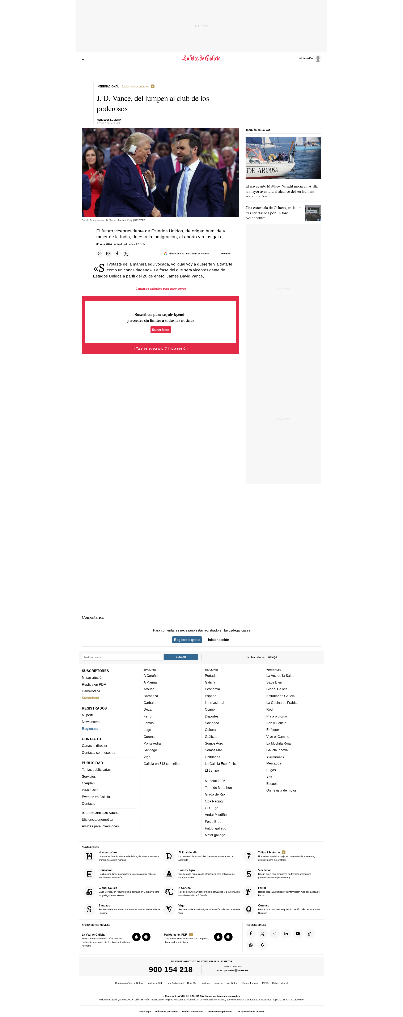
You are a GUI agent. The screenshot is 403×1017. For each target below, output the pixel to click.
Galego (272, 657)
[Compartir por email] (108, 253)
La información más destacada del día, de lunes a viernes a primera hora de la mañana (129, 856)
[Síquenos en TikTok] (310, 933)
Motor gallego (215, 835)
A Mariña (150, 682)
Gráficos (211, 736)
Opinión (211, 709)
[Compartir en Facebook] (117, 253)
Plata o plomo (276, 716)
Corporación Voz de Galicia (129, 983)
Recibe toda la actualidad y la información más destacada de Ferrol (289, 891)
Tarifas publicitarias (96, 769)
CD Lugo (211, 808)
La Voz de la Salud (280, 675)
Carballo (150, 702)
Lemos (149, 723)
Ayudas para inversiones (100, 826)
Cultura (210, 730)
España (210, 696)
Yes (269, 777)
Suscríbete (160, 330)
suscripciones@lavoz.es (232, 970)
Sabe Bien (274, 682)
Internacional (214, 702)
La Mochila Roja (278, 743)
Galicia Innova (277, 750)
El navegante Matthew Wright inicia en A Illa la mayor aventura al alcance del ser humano (282, 188)
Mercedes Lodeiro (109, 119)
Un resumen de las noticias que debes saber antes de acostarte (205, 856)
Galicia (210, 682)
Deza (148, 709)
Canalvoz (218, 983)
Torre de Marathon (218, 787)
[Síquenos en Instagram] (274, 933)
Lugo (147, 730)
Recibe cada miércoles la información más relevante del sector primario (206, 874)
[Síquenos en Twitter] (263, 933)
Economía (212, 689)
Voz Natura (232, 983)
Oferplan (88, 783)
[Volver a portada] (201, 58)
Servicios (89, 776)
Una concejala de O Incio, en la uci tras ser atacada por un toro (273, 210)
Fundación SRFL (155, 983)
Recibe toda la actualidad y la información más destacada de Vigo (209, 909)
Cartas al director (94, 745)
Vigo (147, 757)
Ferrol (148, 716)
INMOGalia (90, 790)
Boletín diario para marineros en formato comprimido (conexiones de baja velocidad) (284, 874)
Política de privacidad (166, 1011)
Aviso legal (145, 1011)
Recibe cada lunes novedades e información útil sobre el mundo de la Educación (127, 874)
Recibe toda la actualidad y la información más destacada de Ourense (289, 909)
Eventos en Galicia (96, 796)
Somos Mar (213, 750)
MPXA (265, 983)
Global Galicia (277, 689)
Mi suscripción (92, 677)
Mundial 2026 (215, 781)
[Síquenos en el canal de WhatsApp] (251, 945)
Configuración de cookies (250, 1011)
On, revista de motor (281, 790)
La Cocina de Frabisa (282, 702)
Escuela (272, 783)
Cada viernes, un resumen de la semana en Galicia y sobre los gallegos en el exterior (129, 891)
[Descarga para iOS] (136, 937)
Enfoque (272, 730)
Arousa (149, 689)
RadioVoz (192, 983)
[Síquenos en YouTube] (298, 933)
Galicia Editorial (280, 983)
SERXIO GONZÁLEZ (256, 196)
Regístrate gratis (187, 640)
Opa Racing (214, 801)
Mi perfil (88, 715)
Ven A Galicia (276, 723)
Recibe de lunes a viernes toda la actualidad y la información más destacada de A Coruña (209, 891)
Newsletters (90, 722)
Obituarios (212, 757)
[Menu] (84, 58)
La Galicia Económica (221, 763)
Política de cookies (192, 1011)
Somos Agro (214, 743)
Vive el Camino (277, 736)
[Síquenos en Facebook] (251, 933)
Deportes (212, 716)
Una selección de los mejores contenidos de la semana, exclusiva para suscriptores (286, 856)
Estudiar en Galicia (280, 696)
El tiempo (212, 770)
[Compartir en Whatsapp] (99, 253)
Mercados (273, 763)
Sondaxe (205, 983)
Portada (211, 675)
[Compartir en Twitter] (126, 253)
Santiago (150, 750)
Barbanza (151, 696)
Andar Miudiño (216, 814)
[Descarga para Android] (146, 937)
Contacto (88, 803)
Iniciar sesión (218, 640)
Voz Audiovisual (175, 983)
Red (269, 709)
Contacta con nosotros (98, 752)
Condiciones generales (219, 1011)
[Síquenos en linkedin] (286, 933)
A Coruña (151, 675)
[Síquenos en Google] (263, 945)
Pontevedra (152, 743)
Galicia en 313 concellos (162, 763)
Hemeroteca (91, 691)
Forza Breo (213, 821)
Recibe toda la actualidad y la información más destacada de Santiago (129, 909)
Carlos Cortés (255, 218)
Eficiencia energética (97, 819)
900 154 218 (171, 969)
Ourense (150, 736)
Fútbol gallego (215, 828)
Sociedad (212, 723)
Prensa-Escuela (250, 983)
